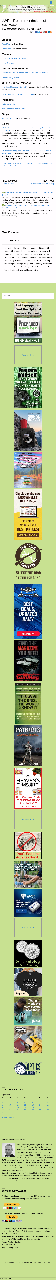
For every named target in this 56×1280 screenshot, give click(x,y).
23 (3, 1110)
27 (33, 1110)
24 (10, 1110)
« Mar (4, 1117)
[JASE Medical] (28, 1011)
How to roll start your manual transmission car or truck (25, 73)
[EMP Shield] (28, 903)
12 (25, 1105)
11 (18, 1105)
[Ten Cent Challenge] (28, 953)
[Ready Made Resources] (28, 387)
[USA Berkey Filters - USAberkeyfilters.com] (28, 874)
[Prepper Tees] (28, 982)
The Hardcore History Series (14, 109)
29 (48, 1110)
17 (10, 1107)
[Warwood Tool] (28, 1039)
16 (3, 1107)
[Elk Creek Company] (28, 562)
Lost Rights (7, 49)
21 (40, 1107)
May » (11, 1117)
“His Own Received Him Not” (14, 87)
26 (25, 1110)
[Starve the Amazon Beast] (28, 845)
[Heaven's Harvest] (28, 788)
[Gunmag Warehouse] (28, 660)
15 (48, 1105)
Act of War (6, 44)
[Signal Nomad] (28, 430)
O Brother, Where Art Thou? (14, 58)
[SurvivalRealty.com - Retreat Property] (28, 322)
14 (40, 1105)
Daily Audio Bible (9, 104)
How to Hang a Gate (10, 77)
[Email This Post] (33, 32)
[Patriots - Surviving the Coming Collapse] (28, 745)
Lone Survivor (8, 63)
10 (10, 1105)
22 (48, 1107)
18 (18, 1107)
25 (18, 1110)
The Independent (9, 118)
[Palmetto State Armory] (28, 611)
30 (3, 1112)
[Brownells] (28, 514)
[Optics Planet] (28, 1068)
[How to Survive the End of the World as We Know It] (28, 703)
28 (40, 1110)
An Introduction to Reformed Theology (18, 94)
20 (33, 1107)
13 (33, 1105)
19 (25, 1107)
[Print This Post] (31, 32)
